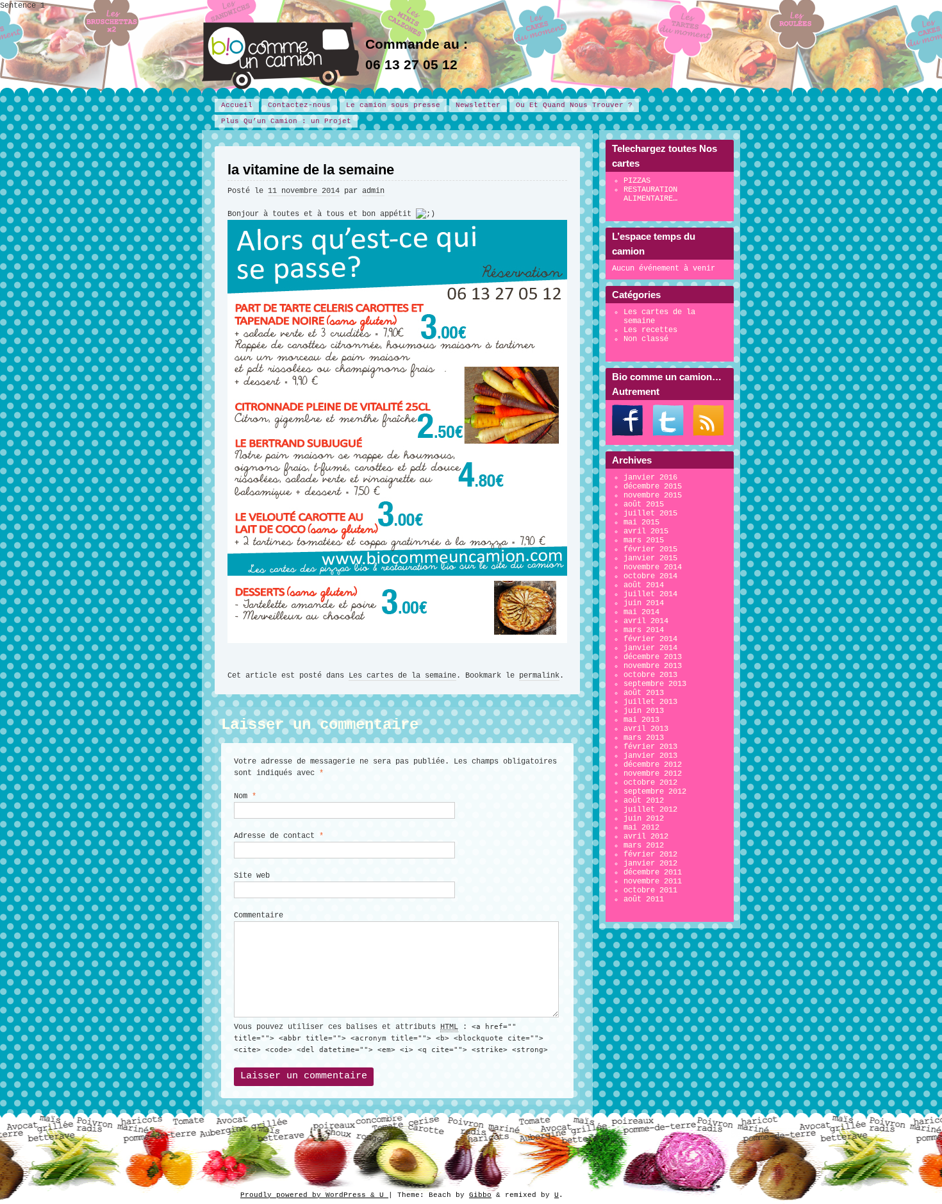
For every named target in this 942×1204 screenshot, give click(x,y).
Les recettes (650, 330)
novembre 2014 (653, 567)
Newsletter (478, 105)
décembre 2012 (653, 764)
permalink (539, 675)
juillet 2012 (650, 809)
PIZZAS (637, 180)
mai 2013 (641, 719)
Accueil (236, 105)
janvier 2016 (650, 477)
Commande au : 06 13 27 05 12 (416, 54)
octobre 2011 (650, 890)
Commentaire (258, 915)
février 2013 (650, 746)
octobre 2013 (650, 675)
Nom (245, 796)
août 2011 (644, 899)
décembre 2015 (653, 486)
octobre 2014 (650, 576)
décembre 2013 (653, 657)
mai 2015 (641, 522)
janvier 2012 (650, 863)
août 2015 (644, 504)
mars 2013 (644, 737)
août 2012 (644, 800)
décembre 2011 (653, 872)
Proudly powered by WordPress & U (314, 1195)
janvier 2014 (650, 648)
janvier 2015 (650, 558)
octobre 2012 (650, 782)
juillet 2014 (650, 594)
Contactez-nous (299, 105)
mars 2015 (644, 540)
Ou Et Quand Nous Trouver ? (574, 105)
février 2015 (650, 549)
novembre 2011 (653, 881)
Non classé (646, 339)
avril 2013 (646, 728)
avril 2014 (646, 621)
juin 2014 (644, 603)
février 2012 (650, 854)
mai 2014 (641, 612)
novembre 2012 (653, 773)
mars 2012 (644, 845)
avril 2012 (646, 836)
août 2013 (644, 693)
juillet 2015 (650, 513)
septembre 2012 (655, 791)
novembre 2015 (653, 495)
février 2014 (650, 639)
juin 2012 (644, 818)
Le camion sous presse (393, 105)
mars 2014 (644, 630)
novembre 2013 (653, 666)
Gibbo (480, 1195)
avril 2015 (646, 531)
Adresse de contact (279, 836)
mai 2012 (641, 827)
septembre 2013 (655, 684)
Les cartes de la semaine (402, 675)
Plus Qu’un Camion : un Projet (286, 121)
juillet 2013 (650, 702)
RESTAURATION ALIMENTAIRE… (650, 194)
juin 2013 (644, 711)
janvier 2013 (650, 755)
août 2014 (644, 585)
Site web (252, 875)
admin (373, 191)
